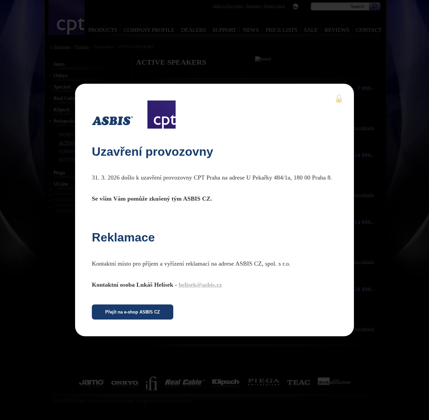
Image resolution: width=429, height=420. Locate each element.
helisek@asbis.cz (200, 284)
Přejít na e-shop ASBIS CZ (132, 311)
